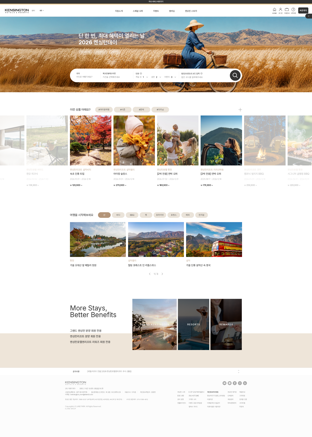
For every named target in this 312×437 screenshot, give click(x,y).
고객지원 (242, 396)
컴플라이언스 (181, 403)
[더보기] (240, 109)
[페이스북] (235, 383)
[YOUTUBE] (224, 383)
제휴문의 (230, 399)
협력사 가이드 (193, 407)
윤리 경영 (180, 399)
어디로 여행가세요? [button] (84, 77)
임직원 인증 (243, 399)
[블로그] (245, 383)
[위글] (238, 370)
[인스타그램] (240, 383)
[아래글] (238, 372)
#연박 (141, 109)
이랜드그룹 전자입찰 (195, 403)
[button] (308, 54)
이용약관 (210, 399)
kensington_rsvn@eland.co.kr (82, 394)
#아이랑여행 (103, 109)
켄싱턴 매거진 (232, 392)
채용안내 (242, 392)
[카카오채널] (230, 383)
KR (41, 10)
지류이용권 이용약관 (213, 407)
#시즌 (122, 109)
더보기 (308, 16)
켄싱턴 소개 (181, 392)
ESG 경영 (180, 396)
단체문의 (230, 396)
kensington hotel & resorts (17, 11)
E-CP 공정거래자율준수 (196, 392)
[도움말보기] (141, 73)
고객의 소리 (192, 399)
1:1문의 (241, 407)
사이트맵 (242, 403)
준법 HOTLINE (194, 396)
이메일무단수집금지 (213, 403)
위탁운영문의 (232, 403)
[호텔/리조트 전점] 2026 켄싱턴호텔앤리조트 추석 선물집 (109, 371)
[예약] (235, 75)
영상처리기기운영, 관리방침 (216, 396)
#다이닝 (160, 109)
